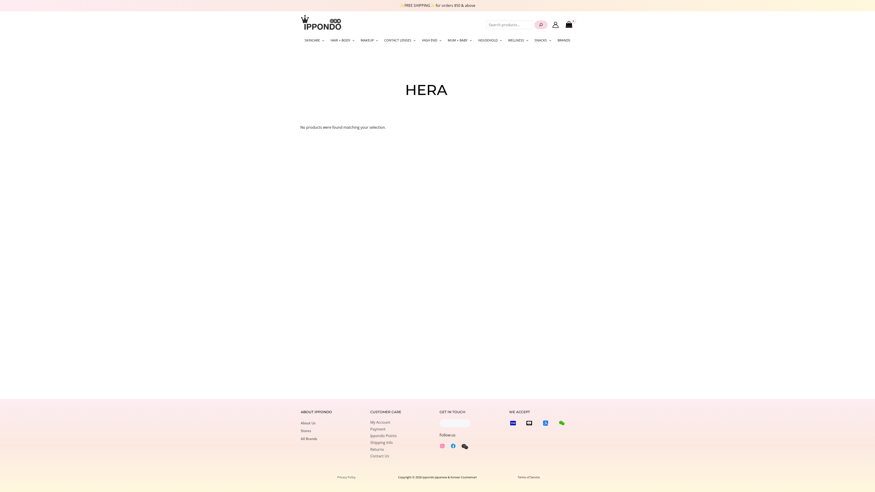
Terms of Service (529, 477)
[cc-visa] (513, 423)
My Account (380, 422)
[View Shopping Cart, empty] (569, 25)
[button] (322, 40)
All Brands (309, 438)
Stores (306, 430)
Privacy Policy (346, 477)
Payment (378, 429)
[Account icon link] (555, 24)
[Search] (541, 24)
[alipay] (546, 423)
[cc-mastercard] (529, 423)
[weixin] (464, 446)
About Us (308, 423)
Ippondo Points (383, 435)
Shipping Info (381, 442)
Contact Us (379, 456)
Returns (377, 449)
